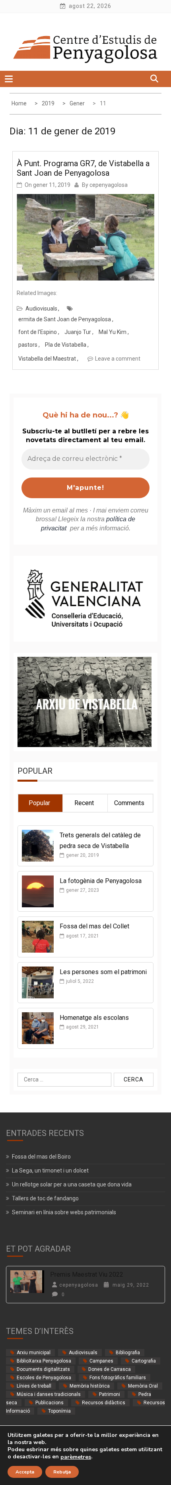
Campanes (101, 1361)
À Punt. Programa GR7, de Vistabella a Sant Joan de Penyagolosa (83, 168)
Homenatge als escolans (94, 1017)
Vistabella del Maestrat (47, 358)
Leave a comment (117, 358)
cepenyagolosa (108, 185)
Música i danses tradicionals (49, 1394)
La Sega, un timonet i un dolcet (50, 1170)
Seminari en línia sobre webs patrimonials (64, 1212)
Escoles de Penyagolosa (44, 1377)
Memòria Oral (143, 1386)
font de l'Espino (37, 332)
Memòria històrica (90, 1386)
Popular (39, 803)
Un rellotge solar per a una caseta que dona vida (72, 1184)
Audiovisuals (41, 308)
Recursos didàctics (103, 1402)
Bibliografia (128, 1352)
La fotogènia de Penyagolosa (101, 881)
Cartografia (144, 1361)
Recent (84, 803)
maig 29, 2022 (130, 1285)
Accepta (25, 1472)
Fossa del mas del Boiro (41, 1156)
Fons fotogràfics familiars (117, 1377)
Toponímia (59, 1411)
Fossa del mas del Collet (94, 926)
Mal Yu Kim (112, 332)
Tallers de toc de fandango (45, 1198)
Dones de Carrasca (109, 1369)
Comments (129, 803)
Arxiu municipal (34, 1352)
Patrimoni (109, 1394)
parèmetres (75, 1457)
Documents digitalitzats (43, 1369)
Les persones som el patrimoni (103, 972)
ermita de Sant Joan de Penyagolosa (64, 319)
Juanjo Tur (77, 332)
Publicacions (49, 1402)
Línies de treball (34, 1386)
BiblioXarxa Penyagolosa (44, 1361)
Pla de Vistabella (65, 345)
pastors (27, 345)
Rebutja (62, 1472)
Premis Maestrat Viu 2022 (86, 1274)
